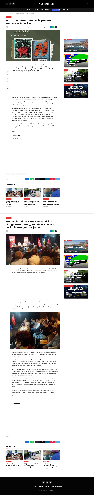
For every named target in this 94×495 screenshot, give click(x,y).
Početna (28, 9)
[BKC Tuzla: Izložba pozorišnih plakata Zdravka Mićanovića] (33, 45)
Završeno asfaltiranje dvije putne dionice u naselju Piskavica (75, 76)
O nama (34, 486)
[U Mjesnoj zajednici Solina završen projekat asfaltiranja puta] (32, 192)
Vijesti (36, 9)
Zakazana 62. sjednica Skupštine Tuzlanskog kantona (12, 203)
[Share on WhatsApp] (53, 27)
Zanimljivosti (68, 39)
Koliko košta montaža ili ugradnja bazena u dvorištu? (76, 47)
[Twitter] (7, 71)
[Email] (7, 88)
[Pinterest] (7, 81)
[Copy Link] (56, 27)
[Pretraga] (87, 9)
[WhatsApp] (7, 74)
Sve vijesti (8, 17)
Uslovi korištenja (57, 486)
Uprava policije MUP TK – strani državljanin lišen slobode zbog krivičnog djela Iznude (76, 90)
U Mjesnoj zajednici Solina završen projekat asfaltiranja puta (31, 203)
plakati (13, 174)
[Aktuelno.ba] (47, 4)
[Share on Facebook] (51, 27)
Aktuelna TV (45, 9)
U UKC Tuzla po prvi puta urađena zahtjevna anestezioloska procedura (51, 203)
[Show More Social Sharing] (59, 27)
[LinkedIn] (7, 78)
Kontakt (65, 9)
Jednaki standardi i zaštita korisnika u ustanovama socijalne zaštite (75, 61)
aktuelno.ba (12, 27)
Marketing (41, 486)
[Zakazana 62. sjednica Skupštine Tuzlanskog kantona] (14, 192)
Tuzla (66, 69)
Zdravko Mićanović (20, 174)
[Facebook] (7, 67)
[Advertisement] (35, 84)
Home (7, 13)
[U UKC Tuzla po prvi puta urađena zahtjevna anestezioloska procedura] (51, 192)
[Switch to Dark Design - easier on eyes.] (87, 3)
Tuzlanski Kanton (69, 54)
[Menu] (7, 9)
